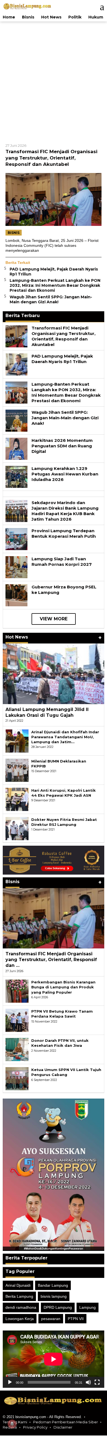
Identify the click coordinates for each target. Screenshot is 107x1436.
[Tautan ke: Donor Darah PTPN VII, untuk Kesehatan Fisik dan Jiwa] (17, 1049)
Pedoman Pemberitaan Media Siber (65, 1422)
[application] (53, 1359)
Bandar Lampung (53, 1286)
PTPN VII (76, 1319)
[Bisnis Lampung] (27, 6)
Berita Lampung (19, 1297)
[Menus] (99, 6)
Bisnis (13, 233)
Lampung (87, 1308)
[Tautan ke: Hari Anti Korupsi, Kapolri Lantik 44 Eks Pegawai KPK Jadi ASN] (17, 799)
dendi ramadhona (20, 1308)
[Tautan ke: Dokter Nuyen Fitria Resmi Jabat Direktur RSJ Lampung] (17, 828)
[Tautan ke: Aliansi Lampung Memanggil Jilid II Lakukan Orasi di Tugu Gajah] (53, 674)
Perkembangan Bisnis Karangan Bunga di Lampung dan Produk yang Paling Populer (63, 987)
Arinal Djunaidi (17, 1286)
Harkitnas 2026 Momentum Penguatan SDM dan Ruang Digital (62, 446)
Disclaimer (63, 1428)
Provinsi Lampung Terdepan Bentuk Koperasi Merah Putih (64, 534)
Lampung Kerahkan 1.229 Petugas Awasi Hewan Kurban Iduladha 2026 (65, 474)
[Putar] (10, 1383)
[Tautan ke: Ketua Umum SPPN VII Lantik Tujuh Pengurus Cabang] (17, 1079)
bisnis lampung (54, 1297)
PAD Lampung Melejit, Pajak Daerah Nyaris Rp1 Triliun (62, 359)
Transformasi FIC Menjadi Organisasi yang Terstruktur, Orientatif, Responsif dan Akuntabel (51, 158)
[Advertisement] (53, 81)
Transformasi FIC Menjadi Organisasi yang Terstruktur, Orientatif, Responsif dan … (51, 960)
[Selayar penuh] (97, 1383)
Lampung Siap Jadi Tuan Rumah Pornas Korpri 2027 (62, 562)
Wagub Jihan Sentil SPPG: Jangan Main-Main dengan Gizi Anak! (51, 300)
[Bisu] (88, 1383)
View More (53, 619)
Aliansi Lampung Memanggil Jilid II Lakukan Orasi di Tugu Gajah (47, 712)
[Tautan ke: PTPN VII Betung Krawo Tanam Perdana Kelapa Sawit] (17, 1020)
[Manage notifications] (12, 1423)
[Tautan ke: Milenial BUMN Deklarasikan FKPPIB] (17, 770)
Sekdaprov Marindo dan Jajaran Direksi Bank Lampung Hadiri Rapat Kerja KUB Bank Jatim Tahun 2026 (65, 511)
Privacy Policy (35, 1428)
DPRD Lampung (58, 1308)
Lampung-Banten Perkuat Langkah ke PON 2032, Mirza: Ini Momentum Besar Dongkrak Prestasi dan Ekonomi (55, 285)
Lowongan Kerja (19, 1319)
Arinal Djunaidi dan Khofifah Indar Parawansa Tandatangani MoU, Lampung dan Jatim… (65, 737)
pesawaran (50, 1319)
